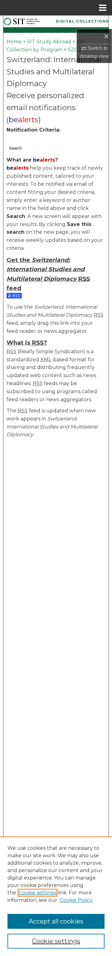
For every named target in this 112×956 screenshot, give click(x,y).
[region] (56, 896)
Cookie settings (37, 893)
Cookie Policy (76, 900)
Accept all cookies (56, 921)
